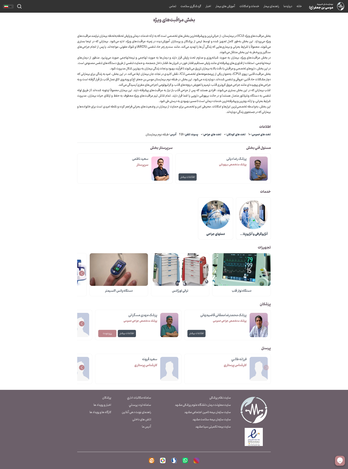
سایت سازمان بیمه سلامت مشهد (211, 419)
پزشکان (106, 398)
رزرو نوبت (107, 333)
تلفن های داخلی (141, 419)
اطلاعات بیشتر (187, 177)
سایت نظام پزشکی (220, 398)
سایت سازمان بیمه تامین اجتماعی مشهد (207, 412)
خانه (299, 6)
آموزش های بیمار (225, 6)
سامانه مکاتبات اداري (139, 398)
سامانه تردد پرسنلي (140, 405)
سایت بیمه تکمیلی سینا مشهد (213, 427)
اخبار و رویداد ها (102, 405)
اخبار (208, 6)
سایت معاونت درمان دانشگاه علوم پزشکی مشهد (203, 405)
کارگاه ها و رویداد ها (100, 412)
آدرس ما (146, 427)
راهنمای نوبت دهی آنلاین (136, 412)
